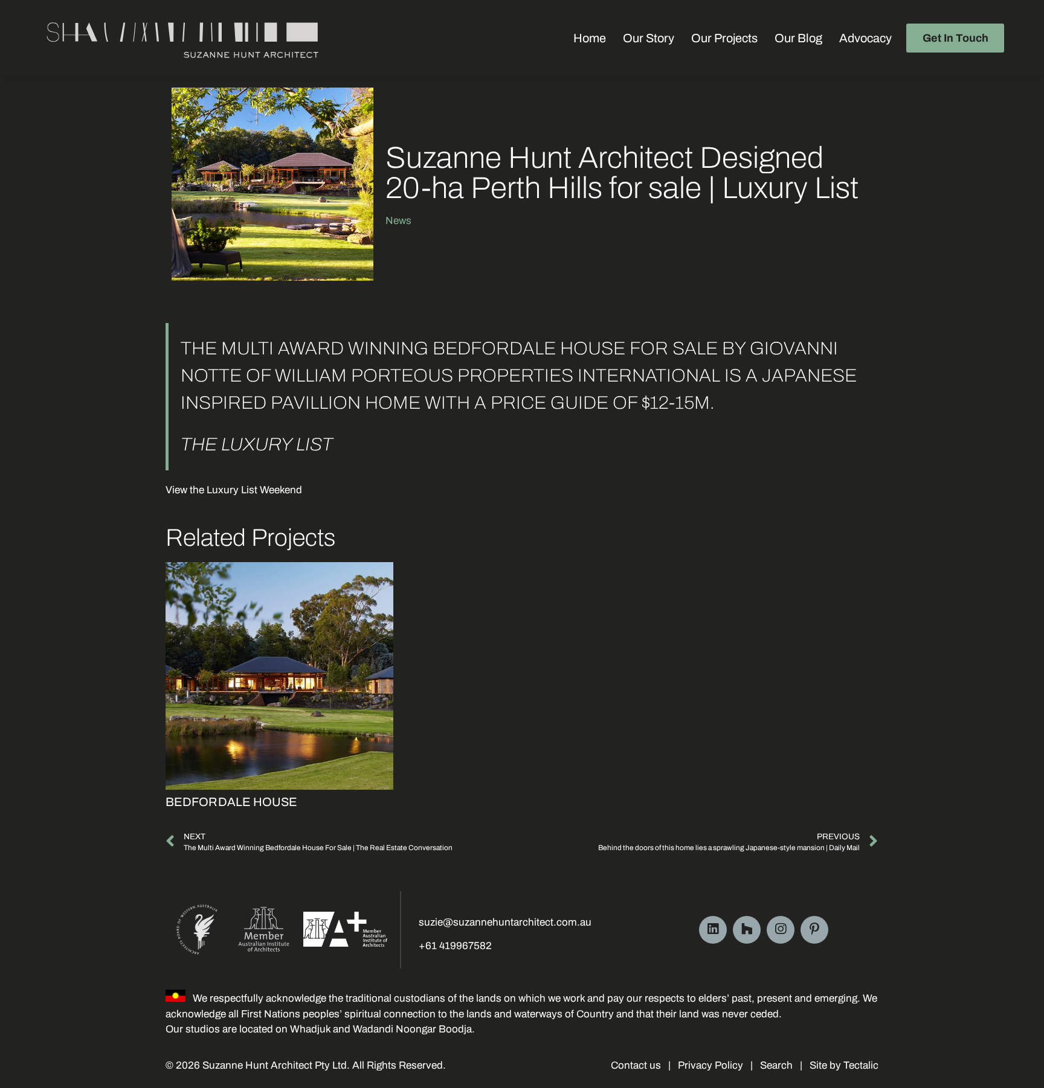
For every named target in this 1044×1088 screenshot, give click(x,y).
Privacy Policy (710, 1065)
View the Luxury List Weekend (234, 490)
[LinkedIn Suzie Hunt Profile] (713, 930)
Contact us (635, 1065)
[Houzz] (747, 930)
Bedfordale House (232, 801)
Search (776, 1065)
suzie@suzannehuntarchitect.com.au (505, 922)
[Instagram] (780, 930)
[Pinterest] (814, 930)
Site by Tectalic (842, 1065)
